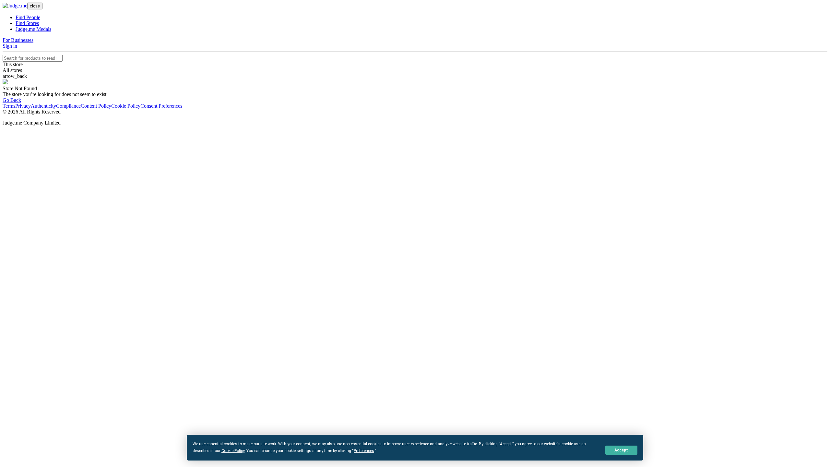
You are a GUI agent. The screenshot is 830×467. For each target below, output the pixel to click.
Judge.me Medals (33, 29)
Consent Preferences (161, 106)
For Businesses (18, 40)
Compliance (68, 106)
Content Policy (96, 106)
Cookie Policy (125, 106)
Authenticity (43, 106)
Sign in (10, 46)
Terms (9, 106)
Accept (621, 450)
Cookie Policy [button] (232, 451)
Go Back (12, 100)
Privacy (23, 106)
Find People (28, 17)
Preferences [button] (364, 451)
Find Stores (27, 23)
